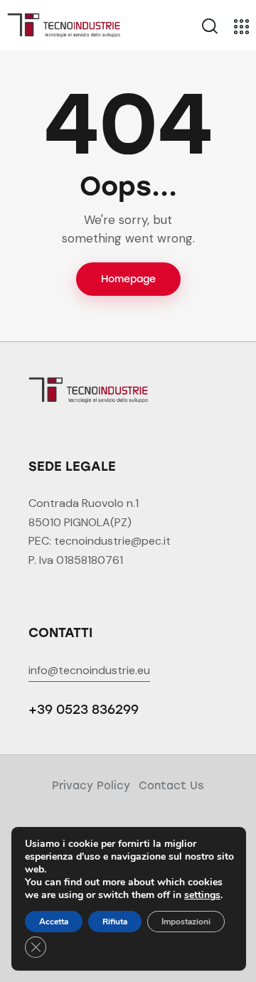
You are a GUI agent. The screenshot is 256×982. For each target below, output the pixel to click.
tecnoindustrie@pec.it (112, 540)
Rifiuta (114, 921)
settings (202, 895)
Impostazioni (185, 921)
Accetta (53, 921)
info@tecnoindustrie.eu (89, 670)
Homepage (128, 279)
